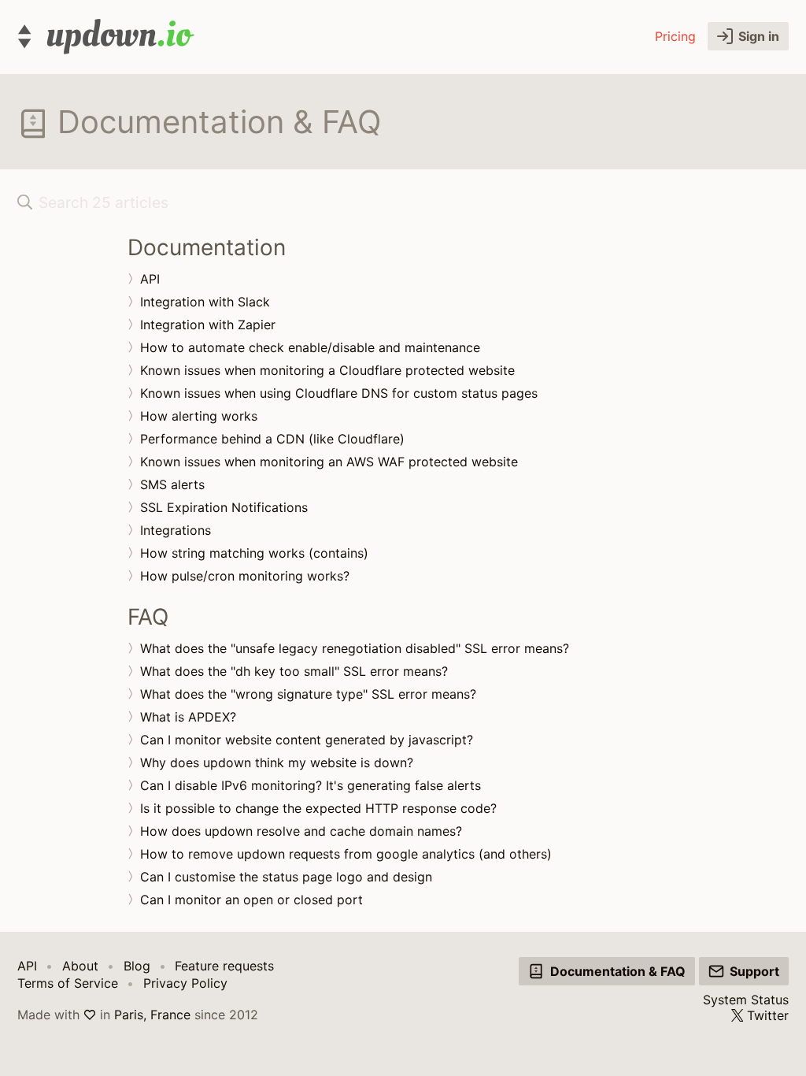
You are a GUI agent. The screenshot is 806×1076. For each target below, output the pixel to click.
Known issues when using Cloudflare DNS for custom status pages (339, 393)
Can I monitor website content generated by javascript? (306, 740)
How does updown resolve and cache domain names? (301, 831)
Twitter (768, 1015)
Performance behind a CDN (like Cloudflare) (272, 439)
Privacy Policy (185, 983)
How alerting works (198, 416)
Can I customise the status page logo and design (286, 877)
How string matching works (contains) (254, 553)
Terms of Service (67, 983)
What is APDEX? (188, 717)
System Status (746, 999)
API (150, 279)
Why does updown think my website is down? (276, 762)
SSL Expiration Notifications (224, 507)
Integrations (175, 530)
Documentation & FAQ (618, 971)
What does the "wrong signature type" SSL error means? (308, 694)
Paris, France (152, 1014)
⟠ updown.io (105, 36)
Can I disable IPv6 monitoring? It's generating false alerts (310, 785)
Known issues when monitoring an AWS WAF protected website (329, 461)
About (80, 966)
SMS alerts (172, 484)
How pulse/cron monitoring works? (244, 576)
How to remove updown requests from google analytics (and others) (346, 854)
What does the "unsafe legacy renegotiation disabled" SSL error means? (354, 648)
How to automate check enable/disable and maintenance (310, 347)
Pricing (675, 36)
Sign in (758, 36)
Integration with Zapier (207, 324)
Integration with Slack (205, 302)
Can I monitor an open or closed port (251, 899)
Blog (137, 966)
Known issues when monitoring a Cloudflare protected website (327, 370)
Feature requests (224, 966)
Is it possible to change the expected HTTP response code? (318, 808)
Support (754, 971)
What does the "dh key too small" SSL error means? (294, 671)
